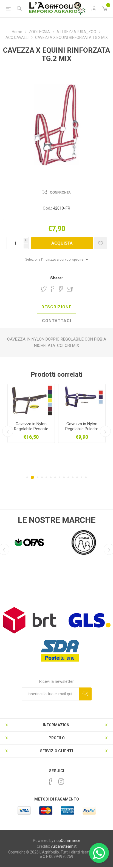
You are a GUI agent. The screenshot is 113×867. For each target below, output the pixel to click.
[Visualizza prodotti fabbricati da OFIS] (29, 542)
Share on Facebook (52, 289)
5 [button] (46, 477)
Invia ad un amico (70, 289)
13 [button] (81, 477)
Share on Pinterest (61, 289)
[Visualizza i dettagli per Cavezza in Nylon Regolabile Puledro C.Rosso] (59, 400)
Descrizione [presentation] (56, 306)
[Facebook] (50, 781)
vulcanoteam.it (64, 846)
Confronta (60, 192)
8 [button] (59, 477)
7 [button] (55, 477)
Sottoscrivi (85, 693)
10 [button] (68, 477)
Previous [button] (7, 431)
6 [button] (51, 477)
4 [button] (42, 477)
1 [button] (27, 477)
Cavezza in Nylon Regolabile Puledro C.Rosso (59, 428)
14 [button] (86, 477)
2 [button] (31, 477)
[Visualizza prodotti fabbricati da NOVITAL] (83, 542)
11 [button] (73, 477)
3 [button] (36, 477)
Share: (56, 277)
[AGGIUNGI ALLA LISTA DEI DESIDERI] (100, 243)
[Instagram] (60, 781)
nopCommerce (67, 840)
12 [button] (77, 477)
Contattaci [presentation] (56, 320)
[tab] (56, 307)
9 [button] (64, 477)
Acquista (62, 243)
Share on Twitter (44, 289)
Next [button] (105, 431)
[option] (59, 413)
